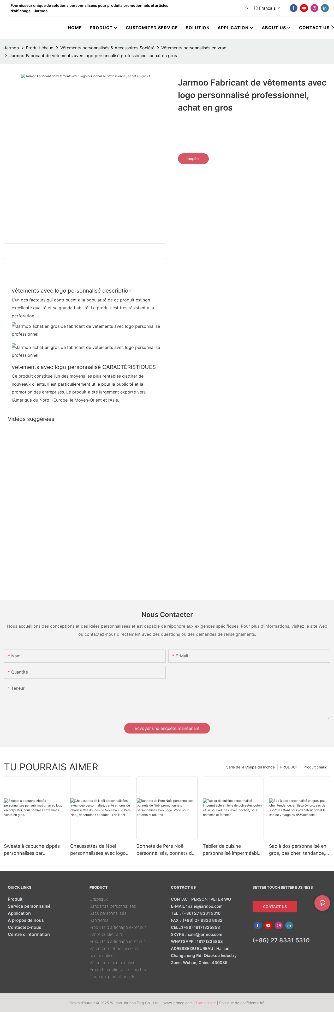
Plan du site (206, 1003)
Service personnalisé (29, 906)
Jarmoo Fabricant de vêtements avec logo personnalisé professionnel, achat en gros (93, 55)
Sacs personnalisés (108, 913)
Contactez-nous (24, 927)
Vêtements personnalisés (114, 962)
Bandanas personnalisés (113, 906)
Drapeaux (99, 899)
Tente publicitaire (106, 934)
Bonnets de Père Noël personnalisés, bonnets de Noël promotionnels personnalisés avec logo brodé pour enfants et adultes (165, 850)
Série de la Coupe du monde (250, 767)
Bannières (99, 920)
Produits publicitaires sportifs (118, 969)
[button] (332, 27)
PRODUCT (289, 767)
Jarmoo (11, 47)
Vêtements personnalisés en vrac (193, 47)
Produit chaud (39, 47)
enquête (193, 159)
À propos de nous (26, 920)
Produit (15, 899)
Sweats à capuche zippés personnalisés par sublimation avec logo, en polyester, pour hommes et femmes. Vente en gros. (33, 850)
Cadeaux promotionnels (112, 976)
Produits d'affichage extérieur (118, 927)
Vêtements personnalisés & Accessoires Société (107, 47)
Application (19, 913)
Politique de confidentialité (241, 1003)
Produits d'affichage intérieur (117, 941)
